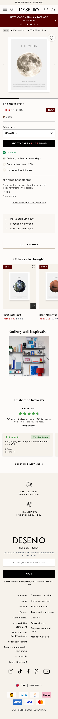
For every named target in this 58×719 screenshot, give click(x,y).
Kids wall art (19, 30)
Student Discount (17, 641)
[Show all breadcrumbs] (6, 30)
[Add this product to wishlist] (51, 37)
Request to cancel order (41, 629)
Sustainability (19, 617)
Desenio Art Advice (41, 595)
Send (29, 574)
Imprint (23, 606)
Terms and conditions (42, 612)
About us (22, 595)
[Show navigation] (4, 10)
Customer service (40, 601)
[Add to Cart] (33, 306)
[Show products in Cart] (53, 10)
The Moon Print (38, 30)
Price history (9, 196)
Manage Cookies (40, 636)
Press (24, 601)
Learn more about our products (29, 202)
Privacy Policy (25, 581)
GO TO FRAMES (29, 244)
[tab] (9, 97)
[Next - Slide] (54, 64)
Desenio (38, 710)
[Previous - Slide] (3, 64)
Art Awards (21, 656)
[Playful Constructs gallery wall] (29, 356)
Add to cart (28, 143)
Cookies (35, 617)
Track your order (39, 606)
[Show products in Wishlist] (46, 10)
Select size (9, 127)
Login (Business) (18, 662)
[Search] (11, 10)
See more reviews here (29, 463)
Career (23, 612)
